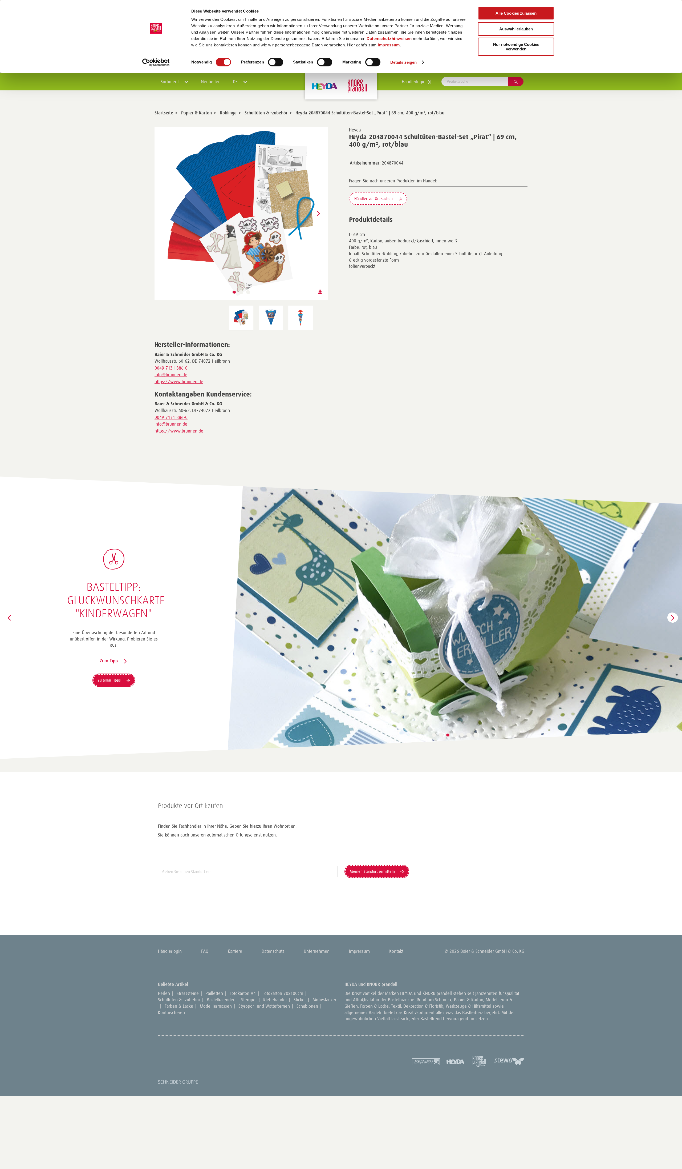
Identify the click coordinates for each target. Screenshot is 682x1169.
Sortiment (170, 81)
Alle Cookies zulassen (516, 13)
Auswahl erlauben (516, 29)
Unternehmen (317, 951)
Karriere (235, 951)
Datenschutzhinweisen (389, 38)
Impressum (389, 45)
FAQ (204, 951)
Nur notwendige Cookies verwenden (516, 46)
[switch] (275, 62)
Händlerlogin (414, 81)
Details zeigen (403, 62)
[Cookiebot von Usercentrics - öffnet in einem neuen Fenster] (156, 62)
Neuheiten (211, 81)
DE (236, 81)
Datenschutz (273, 951)
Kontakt (396, 951)
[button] (234, 292)
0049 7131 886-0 (171, 368)
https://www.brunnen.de (179, 381)
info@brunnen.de (171, 374)
